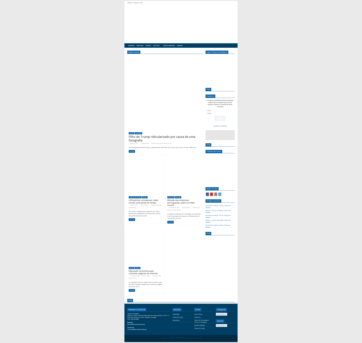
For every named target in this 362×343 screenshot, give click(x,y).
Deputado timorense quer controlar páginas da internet (143, 272)
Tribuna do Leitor (178, 317)
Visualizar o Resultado (220, 126)
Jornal (161, 143)
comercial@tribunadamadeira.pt (137, 329)
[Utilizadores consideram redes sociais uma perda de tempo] (145, 159)
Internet (155, 276)
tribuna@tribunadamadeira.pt (136, 324)
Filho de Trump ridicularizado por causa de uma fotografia (162, 138)
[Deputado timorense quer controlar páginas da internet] (145, 230)
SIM (209, 110)
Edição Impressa (169, 45)
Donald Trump (155, 143)
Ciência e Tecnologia (135, 197)
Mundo (148, 45)
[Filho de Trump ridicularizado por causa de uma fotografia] (165, 56)
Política (138, 268)
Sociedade (138, 133)
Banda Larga (196, 207)
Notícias (156, 45)
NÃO (209, 113)
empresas (170, 210)
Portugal (140, 45)
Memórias (158, 205)
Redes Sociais (167, 143)
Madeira (131, 45)
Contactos (197, 317)
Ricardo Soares (145, 143)
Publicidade (176, 314)
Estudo (153, 205)
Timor (134, 278)
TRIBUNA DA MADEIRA (177, 338)
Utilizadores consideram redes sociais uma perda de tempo (143, 201)
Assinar (180, 45)
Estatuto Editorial (199, 325)
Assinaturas (176, 320)
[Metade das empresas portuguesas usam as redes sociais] (184, 159)
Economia (171, 197)
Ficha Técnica (198, 314)
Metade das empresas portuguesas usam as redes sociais (181, 202)
